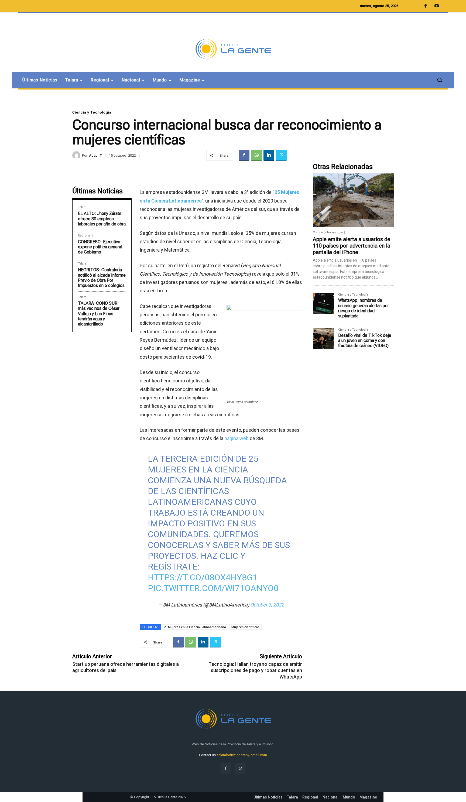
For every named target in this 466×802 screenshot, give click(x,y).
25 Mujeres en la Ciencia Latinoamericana (195, 627)
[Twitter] (281, 155)
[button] (439, 80)
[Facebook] (244, 155)
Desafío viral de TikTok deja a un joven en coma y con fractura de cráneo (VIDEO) (364, 340)
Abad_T (95, 155)
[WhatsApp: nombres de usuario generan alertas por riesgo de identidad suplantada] (323, 303)
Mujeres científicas (245, 627)
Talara (82, 207)
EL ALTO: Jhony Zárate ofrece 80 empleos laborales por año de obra (102, 218)
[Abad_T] (77, 155)
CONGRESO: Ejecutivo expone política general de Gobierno (100, 247)
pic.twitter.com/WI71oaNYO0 (213, 588)
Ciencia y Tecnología (91, 112)
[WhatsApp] (256, 155)
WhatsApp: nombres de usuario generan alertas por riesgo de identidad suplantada (363, 308)
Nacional (84, 235)
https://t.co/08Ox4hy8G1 (203, 577)
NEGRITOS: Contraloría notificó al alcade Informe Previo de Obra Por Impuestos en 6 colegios (102, 277)
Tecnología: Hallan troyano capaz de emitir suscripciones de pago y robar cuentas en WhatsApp (255, 670)
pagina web (236, 438)
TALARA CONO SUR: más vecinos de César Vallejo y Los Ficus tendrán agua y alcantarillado (98, 314)
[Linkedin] (268, 155)
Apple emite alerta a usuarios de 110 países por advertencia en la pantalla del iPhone (351, 245)
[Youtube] (436, 6)
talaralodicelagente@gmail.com (242, 755)
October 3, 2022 (267, 605)
